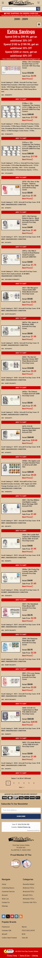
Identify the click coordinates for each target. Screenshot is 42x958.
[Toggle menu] (3, 3)
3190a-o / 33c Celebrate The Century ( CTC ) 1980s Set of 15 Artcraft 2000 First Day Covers (31, 107)
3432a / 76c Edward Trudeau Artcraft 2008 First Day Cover (30, 394)
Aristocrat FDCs (28, 891)
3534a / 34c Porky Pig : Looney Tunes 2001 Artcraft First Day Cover (31, 572)
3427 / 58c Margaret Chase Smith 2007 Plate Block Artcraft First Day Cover (30, 291)
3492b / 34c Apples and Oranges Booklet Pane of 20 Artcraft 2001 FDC (31, 464)
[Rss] (21, 916)
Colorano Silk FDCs (30, 902)
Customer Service (8, 891)
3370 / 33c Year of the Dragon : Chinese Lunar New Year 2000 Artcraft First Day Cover (30, 186)
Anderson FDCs (28, 888)
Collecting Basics (8, 888)
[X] (8, 916)
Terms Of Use (25, 955)
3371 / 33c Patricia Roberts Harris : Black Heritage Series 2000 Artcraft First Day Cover (30, 220)
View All (25, 938)
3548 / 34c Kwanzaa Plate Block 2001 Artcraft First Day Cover (29, 642)
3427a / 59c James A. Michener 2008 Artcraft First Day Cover (30, 325)
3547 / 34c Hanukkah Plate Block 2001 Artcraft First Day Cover (30, 607)
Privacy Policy (12, 955)
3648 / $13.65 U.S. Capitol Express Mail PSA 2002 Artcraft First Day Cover (30, 711)
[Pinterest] (12, 916)
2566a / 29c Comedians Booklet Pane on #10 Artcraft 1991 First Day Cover (31, 65)
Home (4, 884)
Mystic (24, 927)
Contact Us (6, 902)
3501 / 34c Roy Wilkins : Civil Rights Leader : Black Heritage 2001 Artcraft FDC (31, 503)
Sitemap (5, 906)
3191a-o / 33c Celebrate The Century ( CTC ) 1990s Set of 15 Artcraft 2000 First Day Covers (31, 146)
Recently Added (28, 884)
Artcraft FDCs (28, 895)
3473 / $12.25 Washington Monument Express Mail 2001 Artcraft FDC (31, 429)
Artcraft (4, 934)
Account (5, 895)
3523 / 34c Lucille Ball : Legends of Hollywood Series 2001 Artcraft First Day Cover (30, 538)
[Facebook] (4, 916)
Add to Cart (21, 99)
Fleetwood (5, 927)
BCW (23, 934)
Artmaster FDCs (28, 899)
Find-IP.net (36, 830)
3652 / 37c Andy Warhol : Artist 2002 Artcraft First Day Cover (31, 744)
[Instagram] (16, 916)
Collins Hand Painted (9, 938)
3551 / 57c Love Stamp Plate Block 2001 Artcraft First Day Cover (31, 676)
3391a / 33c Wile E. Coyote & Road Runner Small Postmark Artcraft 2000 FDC (31, 254)
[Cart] (39, 2)
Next (21, 787)
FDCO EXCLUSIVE (28, 930)
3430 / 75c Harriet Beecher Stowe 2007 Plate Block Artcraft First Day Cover (30, 360)
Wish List (5, 899)
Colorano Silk (6, 930)
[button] (39, 24)
